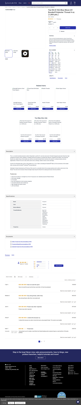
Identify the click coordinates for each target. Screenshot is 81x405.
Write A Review (59, 265)
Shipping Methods (56, 379)
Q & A (66, 78)
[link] (50, 62)
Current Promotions (32, 384)
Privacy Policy (14, 396)
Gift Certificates (33, 370)
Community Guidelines (57, 383)
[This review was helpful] (72, 291)
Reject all (11, 403)
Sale (29, 3)
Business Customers (44, 373)
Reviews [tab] (7, 255)
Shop (20, 3)
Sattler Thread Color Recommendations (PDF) (22, 241)
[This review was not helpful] (74, 291)
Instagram (72, 370)
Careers (43, 374)
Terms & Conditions (57, 369)
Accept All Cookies (20, 403)
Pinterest (71, 368)
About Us (31, 373)
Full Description (52, 45)
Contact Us (32, 372)
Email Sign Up (40, 357)
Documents (60, 78)
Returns (54, 381)
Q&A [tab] (13, 255)
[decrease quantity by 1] (49, 27)
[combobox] (33, 277)
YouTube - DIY (72, 372)
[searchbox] (9, 277)
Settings (4, 403)
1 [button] (39, 341)
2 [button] (41, 341)
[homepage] (11, 3)
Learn (24, 3)
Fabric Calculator (44, 367)
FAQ (53, 370)
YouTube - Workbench (74, 373)
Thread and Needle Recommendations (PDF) (21, 244)
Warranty (55, 375)
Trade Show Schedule (32, 376)
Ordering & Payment (57, 374)
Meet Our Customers (32, 379)
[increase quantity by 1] (58, 27)
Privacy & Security (56, 367)
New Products (32, 368)
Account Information (57, 372)
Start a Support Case (45, 368)
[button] (8, 53)
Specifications (53, 78)
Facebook (72, 367)
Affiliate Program (31, 381)
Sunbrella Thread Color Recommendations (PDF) (22, 246)
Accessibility (44, 376)
